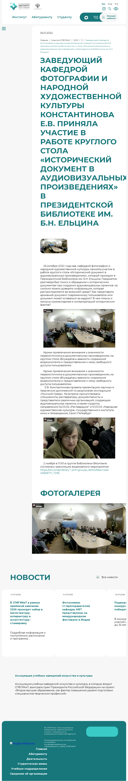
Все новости (110, 577)
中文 (116, 4)
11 (82, 40)
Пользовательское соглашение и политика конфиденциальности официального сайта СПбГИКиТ (60, 743)
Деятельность (37, 758)
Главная (44, 40)
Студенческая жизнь (32, 763)
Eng (110, 4)
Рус (104, 4)
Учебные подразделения (29, 768)
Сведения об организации (28, 773)
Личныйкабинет (111, 17)
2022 (76, 40)
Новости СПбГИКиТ (60, 40)
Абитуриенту (38, 753)
